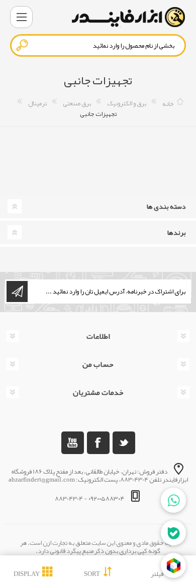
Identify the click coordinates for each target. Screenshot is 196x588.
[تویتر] (124, 442)
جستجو (22, 45)
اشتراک (17, 291)
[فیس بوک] (98, 442)
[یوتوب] (72, 442)
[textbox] (98, 45)
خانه (168, 103)
